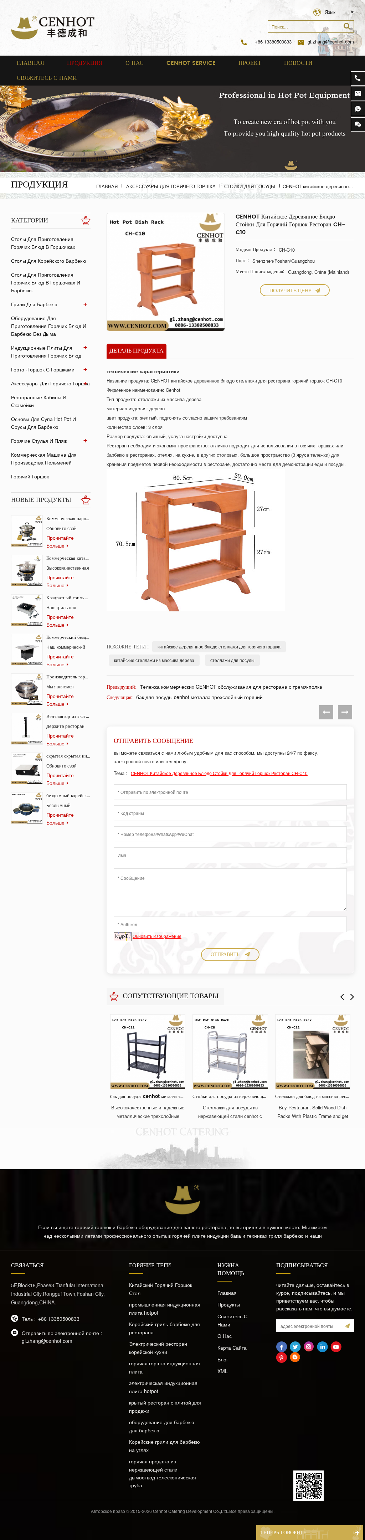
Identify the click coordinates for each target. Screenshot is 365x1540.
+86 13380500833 (273, 41)
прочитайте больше (60, 541)
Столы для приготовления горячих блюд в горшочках (43, 242)
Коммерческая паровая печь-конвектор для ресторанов (68, 519)
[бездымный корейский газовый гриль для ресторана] (27, 808)
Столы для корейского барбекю (48, 260)
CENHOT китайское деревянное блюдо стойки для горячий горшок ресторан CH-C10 (219, 773)
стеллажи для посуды (232, 660)
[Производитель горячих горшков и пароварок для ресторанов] (27, 689)
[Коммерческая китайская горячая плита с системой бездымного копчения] (27, 570)
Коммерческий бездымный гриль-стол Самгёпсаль (68, 637)
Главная (30, 63)
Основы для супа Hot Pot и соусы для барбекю (43, 422)
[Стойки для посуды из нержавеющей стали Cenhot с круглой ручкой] (230, 1051)
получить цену (290, 290)
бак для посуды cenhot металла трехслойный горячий (199, 696)
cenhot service (191, 63)
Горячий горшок (30, 476)
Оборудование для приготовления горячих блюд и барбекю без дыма (48, 325)
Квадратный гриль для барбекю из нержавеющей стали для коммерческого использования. (68, 598)
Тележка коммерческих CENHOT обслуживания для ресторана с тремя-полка (231, 686)
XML (222, 1371)
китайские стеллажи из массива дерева (154, 660)
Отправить (225, 954)
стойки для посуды (249, 186)
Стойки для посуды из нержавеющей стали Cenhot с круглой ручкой (230, 1096)
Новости (298, 63)
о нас (134, 63)
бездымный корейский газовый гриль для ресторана (68, 796)
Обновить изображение (157, 936)
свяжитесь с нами (47, 78)
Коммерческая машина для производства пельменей (44, 458)
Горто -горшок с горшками (42, 369)
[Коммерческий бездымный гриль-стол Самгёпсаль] (27, 650)
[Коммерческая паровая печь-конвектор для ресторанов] (27, 531)
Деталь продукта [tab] (136, 351)
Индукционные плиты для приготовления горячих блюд (46, 351)
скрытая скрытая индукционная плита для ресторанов (68, 756)
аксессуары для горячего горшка (171, 186)
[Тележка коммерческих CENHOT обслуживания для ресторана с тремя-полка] (326, 712)
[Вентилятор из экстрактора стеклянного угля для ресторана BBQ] (27, 729)
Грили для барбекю (34, 304)
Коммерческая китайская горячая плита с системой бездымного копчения (68, 558)
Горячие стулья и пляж (39, 440)
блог (222, 1359)
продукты (228, 1304)
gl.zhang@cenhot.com (331, 41)
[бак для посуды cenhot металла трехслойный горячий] (345, 712)
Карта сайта (232, 1347)
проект (249, 63)
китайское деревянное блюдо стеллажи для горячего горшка (219, 646)
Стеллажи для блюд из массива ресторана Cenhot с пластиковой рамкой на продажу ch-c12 (312, 1096)
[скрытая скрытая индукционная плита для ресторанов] (27, 768)
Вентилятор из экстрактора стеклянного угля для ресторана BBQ (68, 716)
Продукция (85, 63)
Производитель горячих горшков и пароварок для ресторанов (68, 677)
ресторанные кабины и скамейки (38, 401)
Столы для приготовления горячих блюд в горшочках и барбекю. (45, 282)
